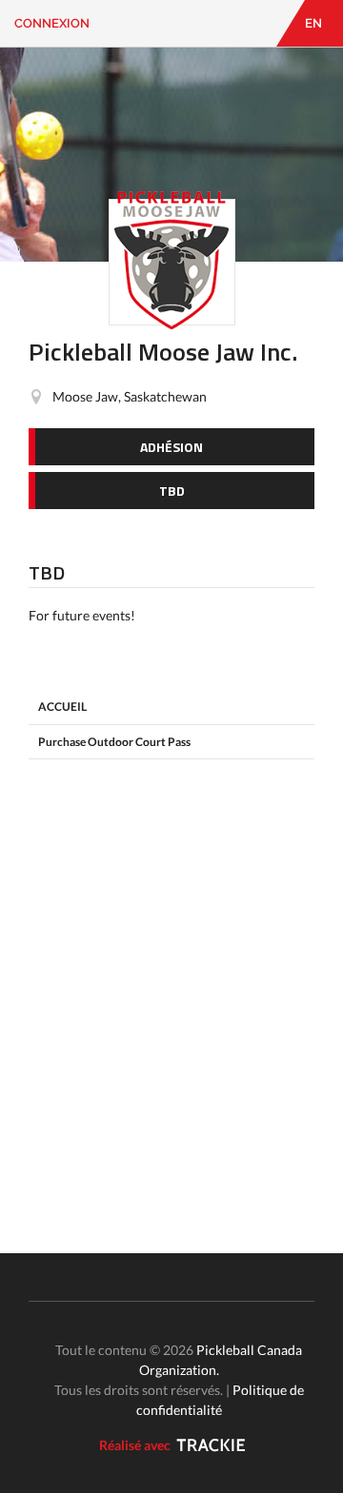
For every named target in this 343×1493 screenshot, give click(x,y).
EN (313, 23)
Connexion (52, 23)
